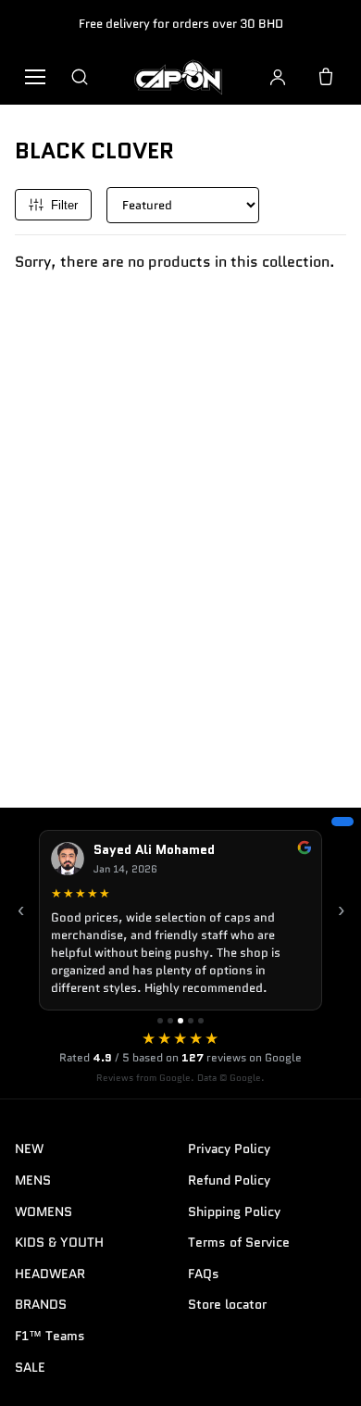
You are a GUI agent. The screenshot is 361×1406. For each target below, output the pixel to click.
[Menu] (35, 76)
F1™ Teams (50, 1335)
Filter (64, 205)
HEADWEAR (50, 1273)
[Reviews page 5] (201, 1020)
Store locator (227, 1304)
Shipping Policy (234, 1211)
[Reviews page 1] (160, 1020)
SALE (30, 1367)
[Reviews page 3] (180, 1020)
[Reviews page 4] (190, 1020)
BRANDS (41, 1304)
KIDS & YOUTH (59, 1242)
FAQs (203, 1273)
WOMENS (43, 1211)
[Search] (79, 76)
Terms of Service (239, 1242)
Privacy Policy (229, 1148)
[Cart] (325, 76)
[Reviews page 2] (170, 1020)
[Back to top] (318, 1370)
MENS (33, 1180)
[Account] (277, 76)
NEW (29, 1148)
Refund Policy (229, 1180)
